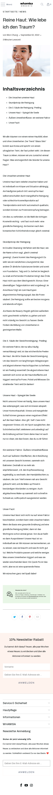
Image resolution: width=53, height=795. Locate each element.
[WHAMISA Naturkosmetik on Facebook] (21, 785)
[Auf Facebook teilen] (22, 617)
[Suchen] (42, 4)
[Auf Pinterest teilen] (30, 617)
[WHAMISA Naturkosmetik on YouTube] (26, 785)
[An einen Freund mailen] (37, 617)
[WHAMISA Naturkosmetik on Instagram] (31, 785)
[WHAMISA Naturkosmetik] (26, 4)
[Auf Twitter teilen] (14, 617)
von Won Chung (10, 35)
